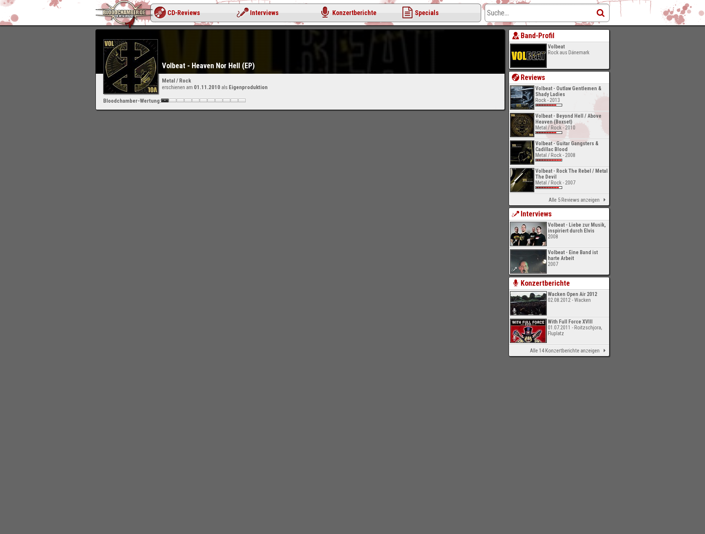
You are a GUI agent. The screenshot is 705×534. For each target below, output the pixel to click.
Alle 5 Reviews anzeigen (574, 200)
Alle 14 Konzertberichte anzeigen (565, 350)
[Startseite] (124, 14)
